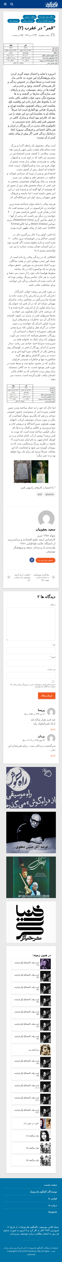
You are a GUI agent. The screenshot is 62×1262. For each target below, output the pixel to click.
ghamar (50, 494)
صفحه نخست (50, 1184)
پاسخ (53, 729)
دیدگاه (52, 605)
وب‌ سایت (51, 669)
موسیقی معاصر (27, 21)
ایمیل (52, 657)
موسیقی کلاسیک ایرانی (46, 21)
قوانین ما (52, 1198)
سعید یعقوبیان (44, 35)
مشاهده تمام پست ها (45, 560)
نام (53, 645)
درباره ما (53, 1205)
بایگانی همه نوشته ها (46, 17)
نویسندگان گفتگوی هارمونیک (43, 1191)
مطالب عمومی (30, 17)
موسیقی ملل (13, 21)
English (52, 1212)
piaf (40, 494)
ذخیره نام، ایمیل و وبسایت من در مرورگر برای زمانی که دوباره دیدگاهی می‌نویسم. (32, 685)
